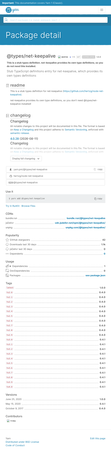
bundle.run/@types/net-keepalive (86, 218)
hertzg (64, 57)
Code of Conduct (15, 445)
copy (100, 169)
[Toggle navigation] (101, 10)
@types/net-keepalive (26, 182)
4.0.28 (14, 138)
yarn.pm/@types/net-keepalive (30, 169)
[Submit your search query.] (6, 20)
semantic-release (19, 133)
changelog (20, 115)
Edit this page (97, 438)
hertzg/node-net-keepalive (28, 175)
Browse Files (28, 205)
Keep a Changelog (24, 129)
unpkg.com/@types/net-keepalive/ (85, 227)
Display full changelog (23, 158)
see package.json (95, 275)
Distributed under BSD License (22, 441)
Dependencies (20, 266)
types (13, 421)
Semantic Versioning (76, 129)
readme (17, 85)
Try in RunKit (13, 205)
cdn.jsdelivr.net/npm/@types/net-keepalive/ (80, 222)
